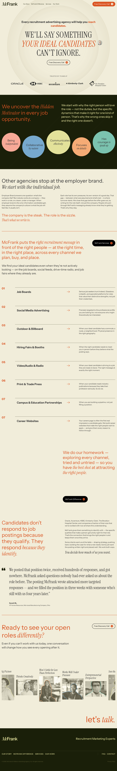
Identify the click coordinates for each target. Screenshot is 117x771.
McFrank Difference (37, 4)
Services (48, 4)
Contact (111, 754)
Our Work (56, 4)
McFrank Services (102, 243)
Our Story (26, 4)
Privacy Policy (111, 761)
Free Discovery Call (102, 4)
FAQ (103, 754)
